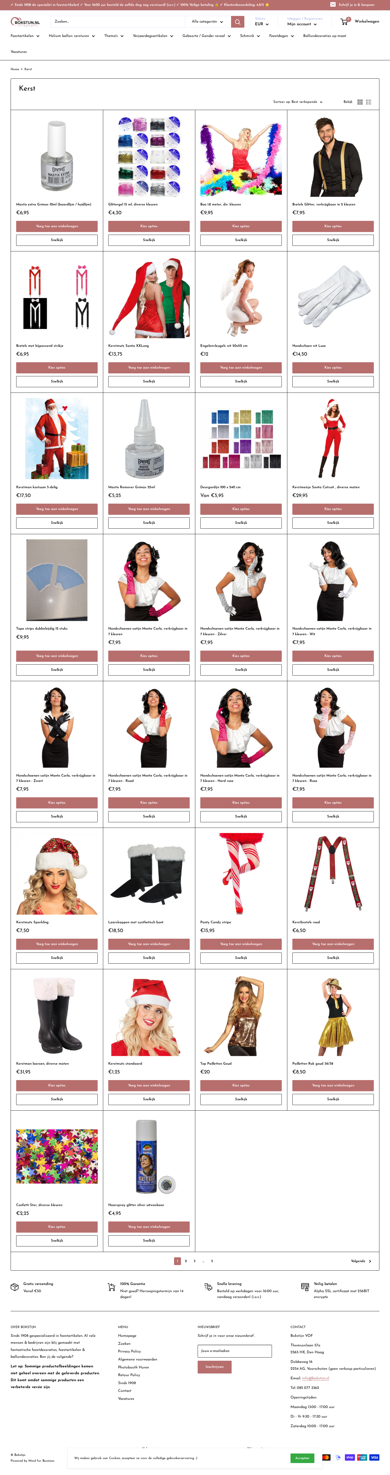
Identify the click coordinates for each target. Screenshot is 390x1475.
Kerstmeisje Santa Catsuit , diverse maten (325, 487)
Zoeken (124, 1344)
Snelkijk (57, 240)
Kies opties (149, 226)
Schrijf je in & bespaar (357, 5)
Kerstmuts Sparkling (32, 922)
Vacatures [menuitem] (19, 52)
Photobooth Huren (133, 1367)
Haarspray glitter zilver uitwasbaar (136, 1205)
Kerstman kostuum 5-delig (37, 487)
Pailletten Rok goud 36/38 (312, 1063)
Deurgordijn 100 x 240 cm (220, 487)
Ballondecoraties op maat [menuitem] (324, 36)
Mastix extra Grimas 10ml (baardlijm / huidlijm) (53, 204)
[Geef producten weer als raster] (360, 102)
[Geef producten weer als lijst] (368, 102)
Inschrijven (215, 1367)
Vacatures (126, 1399)
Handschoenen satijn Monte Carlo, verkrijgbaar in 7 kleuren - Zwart (55, 778)
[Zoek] (237, 22)
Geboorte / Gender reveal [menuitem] (204, 36)
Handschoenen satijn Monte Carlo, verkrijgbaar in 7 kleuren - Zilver (239, 631)
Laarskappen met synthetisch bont (135, 922)
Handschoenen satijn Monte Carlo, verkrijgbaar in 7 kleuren (147, 631)
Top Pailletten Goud (216, 1063)
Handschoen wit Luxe (309, 346)
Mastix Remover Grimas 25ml (131, 487)
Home (15, 69)
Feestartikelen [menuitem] (22, 36)
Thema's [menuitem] (111, 36)
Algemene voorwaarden (137, 1360)
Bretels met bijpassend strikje (39, 346)
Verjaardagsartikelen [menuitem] (150, 36)
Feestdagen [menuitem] (278, 36)
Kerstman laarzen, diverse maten (42, 1063)
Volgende (358, 1261)
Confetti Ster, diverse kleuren (39, 1205)
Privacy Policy (129, 1352)
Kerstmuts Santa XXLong (128, 346)
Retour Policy (129, 1375)
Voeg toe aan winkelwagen (57, 226)
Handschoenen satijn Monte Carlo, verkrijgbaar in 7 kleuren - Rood (147, 778)
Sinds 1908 (127, 1383)
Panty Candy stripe (215, 922)
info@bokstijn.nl (315, 1378)
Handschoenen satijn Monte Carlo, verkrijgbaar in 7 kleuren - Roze (331, 778)
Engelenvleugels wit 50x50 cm (224, 346)
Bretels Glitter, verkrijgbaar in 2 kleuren (323, 204)
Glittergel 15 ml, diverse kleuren (133, 204)
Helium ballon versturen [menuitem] (69, 36)
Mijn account (300, 24)
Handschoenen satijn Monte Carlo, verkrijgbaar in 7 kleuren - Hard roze (239, 778)
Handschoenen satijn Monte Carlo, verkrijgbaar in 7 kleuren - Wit (331, 631)
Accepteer (302, 1458)
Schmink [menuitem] (247, 36)
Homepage (127, 1336)
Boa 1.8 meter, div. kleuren (220, 204)
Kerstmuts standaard (125, 1063)
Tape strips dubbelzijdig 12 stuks (42, 628)
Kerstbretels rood (306, 922)
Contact (124, 1391)
